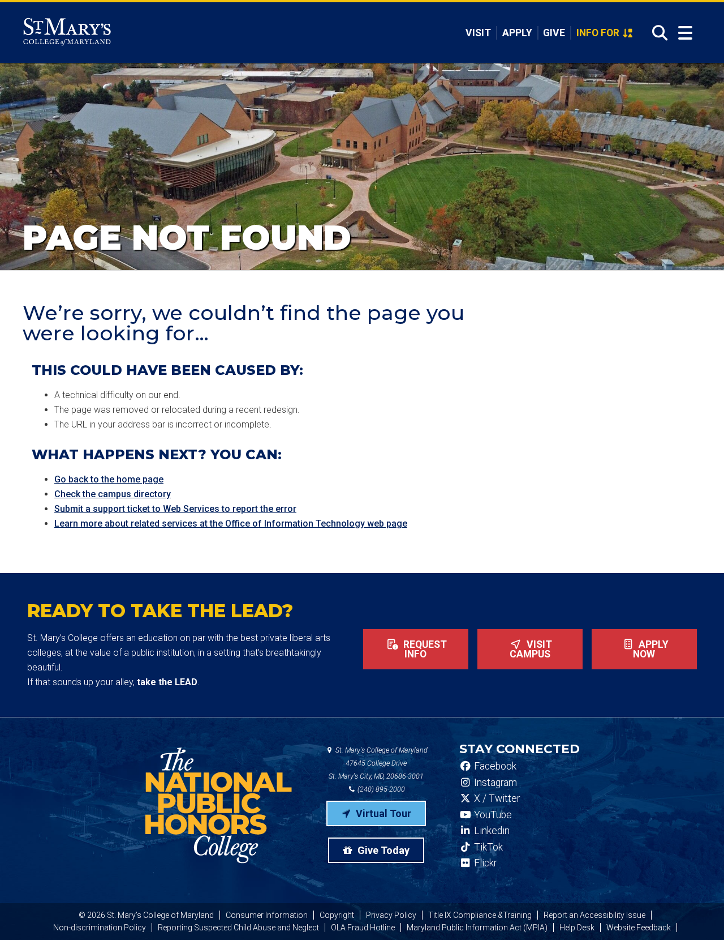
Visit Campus (531, 649)
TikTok (487, 847)
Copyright (337, 915)
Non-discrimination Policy (99, 927)
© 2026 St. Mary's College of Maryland (146, 915)
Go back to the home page (108, 479)
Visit (478, 33)
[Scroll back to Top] (696, 912)
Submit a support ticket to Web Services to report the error (175, 508)
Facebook (494, 766)
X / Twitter (496, 798)
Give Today (382, 850)
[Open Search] (656, 33)
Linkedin (491, 830)
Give (554, 33)
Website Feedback (638, 927)
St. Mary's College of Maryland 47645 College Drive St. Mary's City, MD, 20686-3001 (378, 763)
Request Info (424, 649)
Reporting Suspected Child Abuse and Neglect (238, 927)
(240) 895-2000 (380, 789)
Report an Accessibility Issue (594, 915)
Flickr (484, 863)
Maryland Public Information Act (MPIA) (477, 927)
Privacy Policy (391, 915)
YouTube (492, 815)
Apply (517, 33)
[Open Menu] (685, 33)
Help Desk (576, 927)
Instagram (494, 782)
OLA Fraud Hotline (363, 927)
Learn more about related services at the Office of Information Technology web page (230, 523)
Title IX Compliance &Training (480, 915)
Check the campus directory (112, 494)
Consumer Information (267, 915)
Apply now (651, 649)
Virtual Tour (382, 813)
